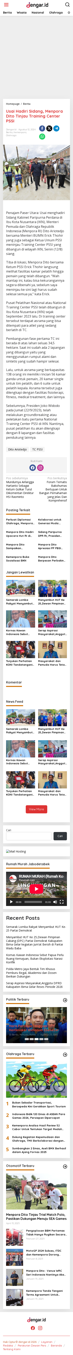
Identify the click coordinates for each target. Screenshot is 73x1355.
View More (36, 809)
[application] (36, 889)
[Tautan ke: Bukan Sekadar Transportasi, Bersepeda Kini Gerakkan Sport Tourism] (36, 1080)
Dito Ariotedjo (17, 449)
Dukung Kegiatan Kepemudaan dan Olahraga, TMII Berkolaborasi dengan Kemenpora (37, 1138)
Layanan (46, 1341)
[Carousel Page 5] (46, 1039)
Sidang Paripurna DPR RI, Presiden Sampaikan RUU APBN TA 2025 (50, 533)
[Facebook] (32, 467)
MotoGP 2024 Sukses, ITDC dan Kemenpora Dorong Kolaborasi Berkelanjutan (43, 1252)
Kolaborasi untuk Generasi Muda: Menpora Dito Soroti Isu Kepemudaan (52, 521)
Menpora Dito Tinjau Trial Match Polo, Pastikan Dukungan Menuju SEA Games (36, 1217)
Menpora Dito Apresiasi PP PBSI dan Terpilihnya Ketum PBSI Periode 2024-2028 (51, 546)
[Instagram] (40, 467)
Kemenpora (20, 132)
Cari (8, 830)
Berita (9, 132)
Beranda (56, 1345)
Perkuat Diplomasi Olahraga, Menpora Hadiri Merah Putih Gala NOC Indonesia (19, 521)
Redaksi (8, 1345)
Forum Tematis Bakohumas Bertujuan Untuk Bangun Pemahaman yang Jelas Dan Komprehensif (53, 489)
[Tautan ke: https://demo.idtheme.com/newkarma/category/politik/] (65, 1000)
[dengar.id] (37, 4)
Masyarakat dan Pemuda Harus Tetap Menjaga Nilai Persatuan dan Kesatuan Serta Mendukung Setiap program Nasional (52, 662)
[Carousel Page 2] (32, 1039)
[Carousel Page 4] (41, 1039)
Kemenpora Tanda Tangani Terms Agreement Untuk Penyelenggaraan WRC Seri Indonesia (44, 1292)
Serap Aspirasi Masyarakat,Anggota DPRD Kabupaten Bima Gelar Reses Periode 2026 (51, 632)
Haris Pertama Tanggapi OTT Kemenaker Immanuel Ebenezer (34, 1028)
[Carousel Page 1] (27, 1039)
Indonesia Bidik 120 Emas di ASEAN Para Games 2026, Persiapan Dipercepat (38, 1115)
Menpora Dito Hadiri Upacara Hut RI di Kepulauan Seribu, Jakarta (19, 533)
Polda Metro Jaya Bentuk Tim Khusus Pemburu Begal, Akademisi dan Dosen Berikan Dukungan (31, 972)
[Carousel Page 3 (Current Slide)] (36, 1039)
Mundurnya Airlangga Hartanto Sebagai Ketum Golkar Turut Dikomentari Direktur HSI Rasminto (20, 487)
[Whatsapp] (42, 137)
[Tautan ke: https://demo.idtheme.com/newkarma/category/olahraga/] (65, 1054)
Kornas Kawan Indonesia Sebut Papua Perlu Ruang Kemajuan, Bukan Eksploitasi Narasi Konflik (19, 632)
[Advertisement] (36, 57)
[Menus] (6, 4)
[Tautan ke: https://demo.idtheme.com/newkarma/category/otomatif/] (65, 1166)
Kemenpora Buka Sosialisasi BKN (17, 558)
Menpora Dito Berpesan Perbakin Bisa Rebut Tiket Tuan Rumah (51, 558)
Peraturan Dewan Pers (32, 1345)
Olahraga (11, 135)
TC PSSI (37, 449)
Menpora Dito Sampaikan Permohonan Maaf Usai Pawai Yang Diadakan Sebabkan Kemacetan (19, 546)
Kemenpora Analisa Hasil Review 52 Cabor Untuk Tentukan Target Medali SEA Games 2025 (37, 1127)
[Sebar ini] (42, 128)
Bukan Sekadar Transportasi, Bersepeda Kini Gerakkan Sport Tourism (39, 1104)
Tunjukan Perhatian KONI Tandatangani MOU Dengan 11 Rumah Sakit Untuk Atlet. (19, 662)
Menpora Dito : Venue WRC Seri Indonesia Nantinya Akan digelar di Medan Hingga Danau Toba (46, 1272)
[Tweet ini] (49, 128)
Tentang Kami (11, 1349)
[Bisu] (55, 902)
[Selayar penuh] (62, 902)
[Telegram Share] (56, 128)
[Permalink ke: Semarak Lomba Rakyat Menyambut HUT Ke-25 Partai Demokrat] (20, 588)
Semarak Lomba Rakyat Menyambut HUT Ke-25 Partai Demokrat (19, 601)
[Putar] (11, 902)
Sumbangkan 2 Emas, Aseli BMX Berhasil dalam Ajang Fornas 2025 (39, 1150)
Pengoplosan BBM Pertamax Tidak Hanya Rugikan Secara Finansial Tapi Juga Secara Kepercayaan (45, 1232)
